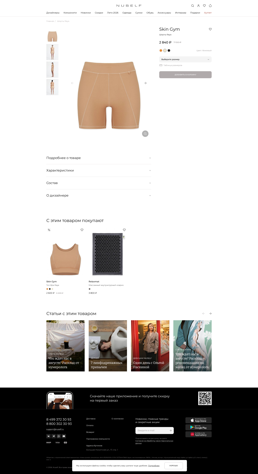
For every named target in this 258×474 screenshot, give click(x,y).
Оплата (89, 425)
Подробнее (154, 465)
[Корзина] (210, 5)
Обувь (150, 12)
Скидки (99, 12)
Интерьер (180, 12)
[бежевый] (164, 50)
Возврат (90, 432)
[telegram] (53, 436)
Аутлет (208, 12)
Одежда (126, 12)
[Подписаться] (170, 430)
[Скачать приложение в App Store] (198, 420)
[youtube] (64, 436)
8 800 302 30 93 (59, 424)
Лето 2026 (112, 12)
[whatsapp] (59, 436)
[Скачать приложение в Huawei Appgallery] (198, 434)
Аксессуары (164, 12)
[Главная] (129, 6)
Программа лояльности (98, 439)
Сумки (138, 12)
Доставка (90, 418)
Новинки (86, 12)
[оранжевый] (160, 50)
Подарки (195, 12)
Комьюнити (70, 12)
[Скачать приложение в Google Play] (198, 427)
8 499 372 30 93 (58, 419)
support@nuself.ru (55, 429)
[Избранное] (204, 5)
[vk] (48, 436)
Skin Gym (169, 29)
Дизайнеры (53, 12)
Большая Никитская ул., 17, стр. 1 (102, 450)
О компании (118, 418)
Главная (50, 21)
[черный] (169, 50)
